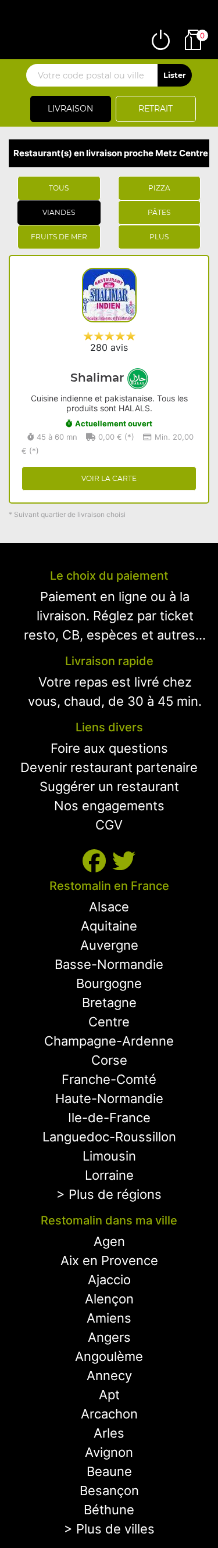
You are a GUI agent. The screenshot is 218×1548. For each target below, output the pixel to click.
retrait (155, 108)
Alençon (109, 1298)
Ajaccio (109, 1279)
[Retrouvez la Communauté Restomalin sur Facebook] (97, 861)
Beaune (109, 1471)
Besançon (109, 1490)
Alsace (109, 906)
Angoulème (109, 1356)
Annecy (109, 1375)
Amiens (109, 1318)
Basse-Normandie (109, 964)
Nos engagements (109, 805)
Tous (59, 188)
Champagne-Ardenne (109, 1040)
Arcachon (109, 1413)
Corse (109, 1060)
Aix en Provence (109, 1260)
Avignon (109, 1452)
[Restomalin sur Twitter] (123, 861)
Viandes (58, 212)
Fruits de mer (59, 236)
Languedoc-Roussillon (109, 1136)
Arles (109, 1433)
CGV (109, 824)
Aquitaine (109, 925)
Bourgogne (109, 983)
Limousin (109, 1155)
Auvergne (109, 945)
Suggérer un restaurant (109, 786)
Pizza (159, 188)
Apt (109, 1394)
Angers (109, 1337)
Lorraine (109, 1175)
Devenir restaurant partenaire (109, 767)
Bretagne (109, 1002)
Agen (109, 1241)
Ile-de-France (109, 1117)
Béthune (109, 1509)
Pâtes (159, 212)
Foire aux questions (109, 748)
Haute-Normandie (109, 1098)
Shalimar (98, 378)
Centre (109, 1021)
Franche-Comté (109, 1079)
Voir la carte (109, 478)
